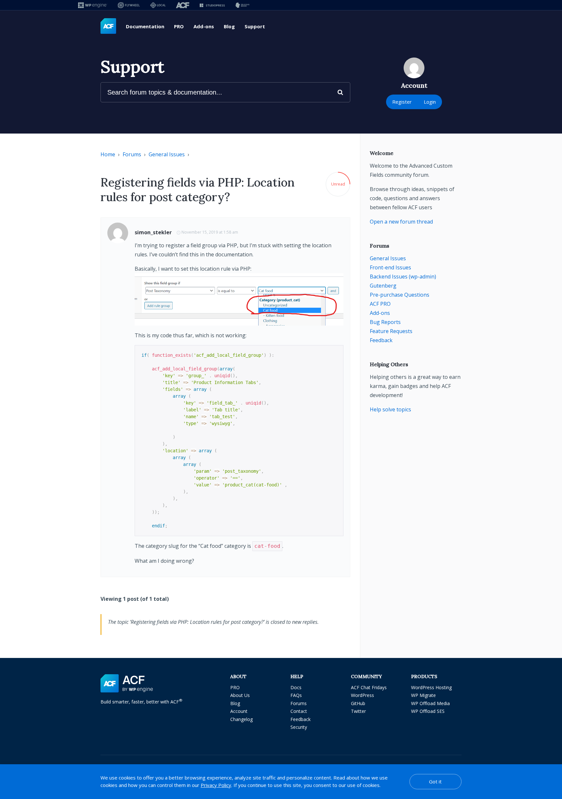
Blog (229, 26)
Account (239, 711)
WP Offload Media (430, 703)
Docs (295, 687)
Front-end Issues (390, 267)
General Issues (167, 154)
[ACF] (182, 5)
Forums (132, 154)
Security (298, 727)
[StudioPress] (212, 5)
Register (402, 101)
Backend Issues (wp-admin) (403, 276)
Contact (298, 711)
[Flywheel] (129, 5)
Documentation (145, 26)
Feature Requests (391, 331)
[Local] (158, 5)
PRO (179, 26)
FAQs (296, 695)
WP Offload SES (428, 711)
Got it (435, 781)
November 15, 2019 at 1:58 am (209, 232)
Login (430, 101)
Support (255, 26)
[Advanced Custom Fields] (108, 26)
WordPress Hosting (431, 687)
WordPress (362, 695)
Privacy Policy (216, 785)
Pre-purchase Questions (399, 294)
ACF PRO (380, 303)
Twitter (358, 711)
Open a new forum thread (401, 221)
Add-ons (204, 26)
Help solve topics (390, 409)
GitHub (358, 703)
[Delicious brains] (242, 5)
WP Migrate (423, 695)
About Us (240, 695)
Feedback (381, 340)
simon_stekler (153, 232)
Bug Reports (385, 322)
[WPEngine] (93, 5)
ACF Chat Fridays (369, 687)
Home (107, 154)
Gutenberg (383, 285)
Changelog (241, 719)
